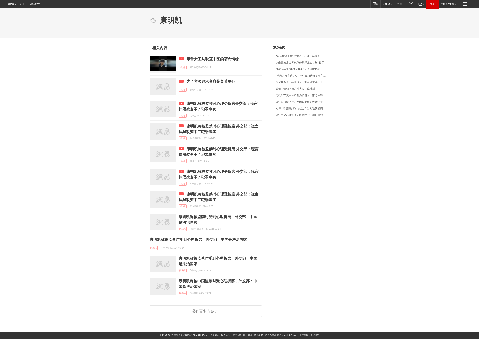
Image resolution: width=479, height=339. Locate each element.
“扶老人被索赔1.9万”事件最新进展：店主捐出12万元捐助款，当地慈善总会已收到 (302, 75)
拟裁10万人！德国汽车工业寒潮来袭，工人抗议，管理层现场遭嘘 (302, 82)
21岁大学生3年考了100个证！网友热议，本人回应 (302, 69)
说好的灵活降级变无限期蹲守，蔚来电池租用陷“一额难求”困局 (302, 115)
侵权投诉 (314, 335)
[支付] (412, 4)
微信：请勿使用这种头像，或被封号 (297, 88)
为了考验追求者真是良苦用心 (211, 81)
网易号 (182, 229)
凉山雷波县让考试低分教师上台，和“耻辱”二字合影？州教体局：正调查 (302, 62)
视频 (182, 67)
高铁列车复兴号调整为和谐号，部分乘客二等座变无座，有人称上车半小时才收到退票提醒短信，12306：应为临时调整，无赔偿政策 (302, 95)
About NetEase (200, 335)
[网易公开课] (387, 4)
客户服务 (247, 335)
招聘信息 (236, 335)
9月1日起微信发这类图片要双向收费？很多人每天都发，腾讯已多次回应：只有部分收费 (302, 102)
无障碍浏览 (34, 4)
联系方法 (225, 335)
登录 (432, 4)
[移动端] (375, 4)
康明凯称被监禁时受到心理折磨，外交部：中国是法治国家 (198, 239)
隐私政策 (258, 335)
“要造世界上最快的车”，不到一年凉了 (298, 56)
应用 (21, 4)
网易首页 (11, 4)
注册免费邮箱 (447, 4)
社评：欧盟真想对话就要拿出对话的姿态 (299, 108)
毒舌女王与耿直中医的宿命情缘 (213, 59)
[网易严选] (400, 4)
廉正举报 (303, 335)
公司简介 (214, 335)
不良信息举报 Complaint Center (281, 335)
